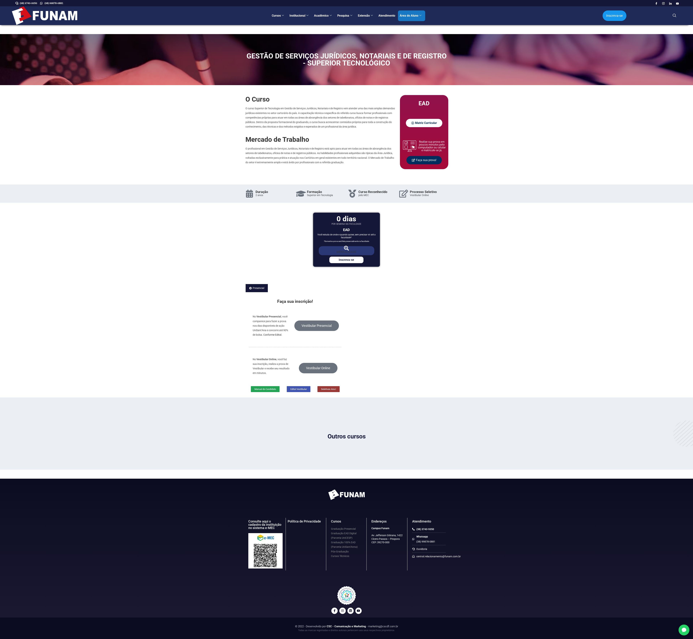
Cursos (276, 15)
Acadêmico (321, 15)
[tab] (257, 288)
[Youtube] (677, 3)
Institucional (297, 15)
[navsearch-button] (674, 15)
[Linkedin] (350, 611)
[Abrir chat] (684, 630)
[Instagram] (663, 3)
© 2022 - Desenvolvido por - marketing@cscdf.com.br (346, 626)
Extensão (364, 15)
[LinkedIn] (670, 3)
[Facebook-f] (334, 611)
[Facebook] (656, 3)
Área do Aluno (409, 15)
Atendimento (386, 15)
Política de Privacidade (304, 521)
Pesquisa (343, 15)
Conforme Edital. (272, 334)
